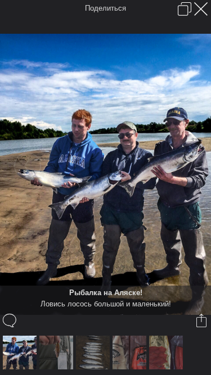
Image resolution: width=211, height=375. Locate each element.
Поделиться (105, 8)
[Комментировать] (10, 320)
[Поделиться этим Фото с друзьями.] (202, 320)
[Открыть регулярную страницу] (184, 9)
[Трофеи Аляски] (94, 352)
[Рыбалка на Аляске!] (21, 352)
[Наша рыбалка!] (57, 352)
